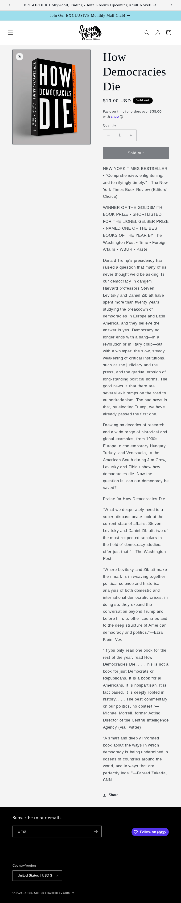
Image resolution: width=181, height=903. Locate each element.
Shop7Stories (34, 892)
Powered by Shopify (59, 892)
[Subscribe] (95, 831)
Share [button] (114, 795)
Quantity (109, 125)
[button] (10, 32)
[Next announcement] (171, 5)
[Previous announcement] (9, 5)
